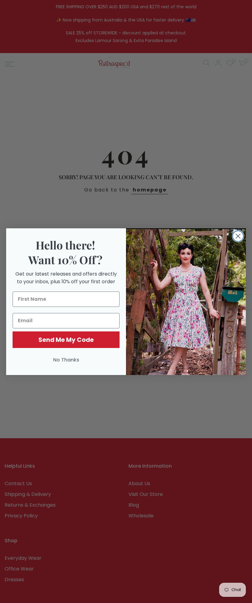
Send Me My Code (66, 339)
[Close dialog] (238, 236)
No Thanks (66, 359)
